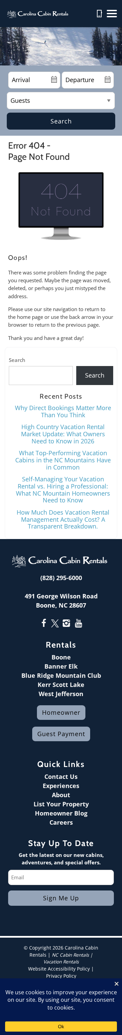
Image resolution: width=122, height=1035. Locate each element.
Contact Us (61, 776)
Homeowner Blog (61, 813)
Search (61, 121)
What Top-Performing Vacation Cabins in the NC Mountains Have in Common (63, 460)
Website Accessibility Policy (59, 969)
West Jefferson (61, 694)
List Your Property (61, 804)
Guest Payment (61, 734)
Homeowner (61, 712)
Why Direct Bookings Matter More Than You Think (63, 411)
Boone (61, 657)
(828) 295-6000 (61, 578)
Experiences (61, 786)
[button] (112, 13)
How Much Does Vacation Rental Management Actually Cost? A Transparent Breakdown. (63, 519)
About (61, 795)
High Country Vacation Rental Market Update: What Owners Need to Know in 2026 (63, 434)
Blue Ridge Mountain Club (61, 675)
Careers (61, 822)
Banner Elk (61, 666)
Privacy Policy (61, 976)
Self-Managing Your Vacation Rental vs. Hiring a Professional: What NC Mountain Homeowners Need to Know (63, 489)
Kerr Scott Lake (61, 685)
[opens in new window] (43, 624)
